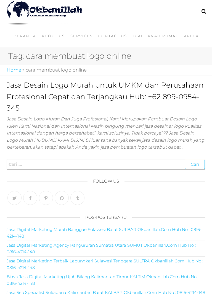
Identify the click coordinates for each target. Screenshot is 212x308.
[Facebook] (30, 198)
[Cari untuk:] (106, 164)
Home (14, 70)
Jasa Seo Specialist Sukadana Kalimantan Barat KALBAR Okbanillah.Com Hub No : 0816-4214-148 (106, 292)
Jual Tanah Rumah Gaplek (165, 36)
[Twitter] (14, 198)
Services (81, 36)
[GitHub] (62, 198)
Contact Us (112, 36)
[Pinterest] (46, 198)
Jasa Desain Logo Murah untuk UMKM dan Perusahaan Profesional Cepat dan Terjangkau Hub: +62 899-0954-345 (105, 96)
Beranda (25, 36)
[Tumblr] (77, 198)
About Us (53, 36)
